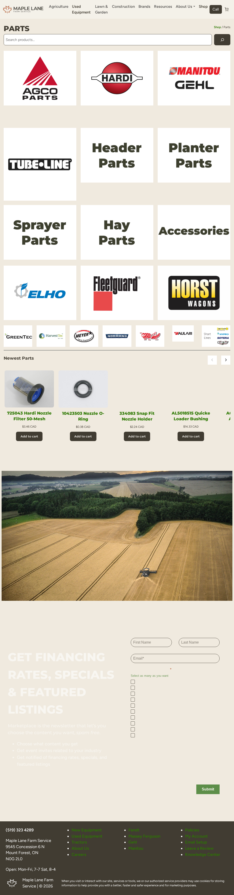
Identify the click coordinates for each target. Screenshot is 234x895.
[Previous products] (212, 360)
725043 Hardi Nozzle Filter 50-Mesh (29, 416)
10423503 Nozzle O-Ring (83, 416)
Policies (192, 830)
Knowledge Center (202, 854)
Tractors (79, 842)
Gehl (132, 842)
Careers (79, 854)
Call (216, 9)
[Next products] (225, 360)
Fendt (133, 830)
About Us (80, 848)
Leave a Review (199, 848)
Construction (123, 6)
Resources (163, 6)
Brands (144, 6)
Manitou (135, 848)
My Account (196, 836)
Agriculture (58, 6)
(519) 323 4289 (20, 830)
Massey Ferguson (144, 836)
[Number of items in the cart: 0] (226, 9)
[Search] (222, 39)
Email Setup (196, 842)
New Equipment (87, 830)
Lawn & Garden (101, 9)
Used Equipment (81, 9)
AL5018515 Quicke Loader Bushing (191, 416)
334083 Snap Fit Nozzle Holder (137, 416)
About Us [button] (184, 6)
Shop (203, 6)
